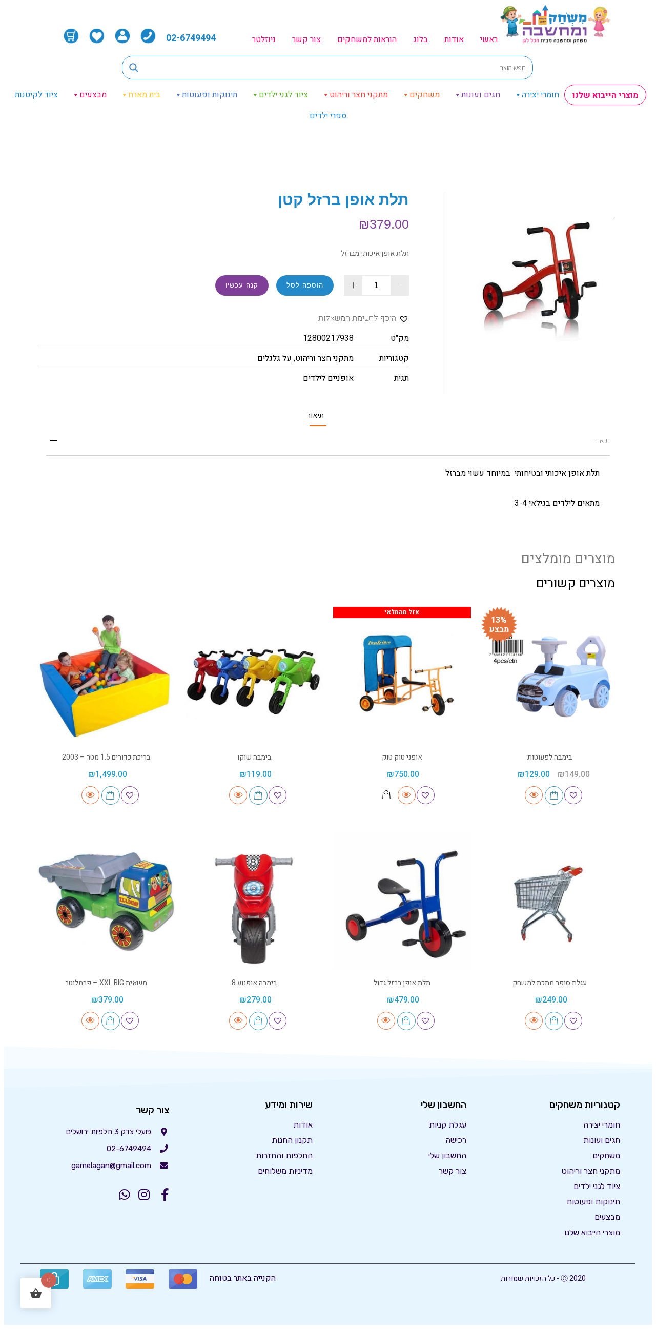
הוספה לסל (304, 285)
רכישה (455, 1140)
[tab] (315, 415)
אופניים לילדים (328, 378)
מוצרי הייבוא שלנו (605, 95)
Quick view (534, 795)
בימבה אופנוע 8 (254, 982)
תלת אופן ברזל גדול (402, 982)
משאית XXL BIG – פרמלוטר (106, 982)
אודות (454, 39)
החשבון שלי (447, 1155)
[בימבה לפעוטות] (550, 676)
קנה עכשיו (241, 285)
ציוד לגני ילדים (283, 95)
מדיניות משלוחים (285, 1171)
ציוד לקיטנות (36, 95)
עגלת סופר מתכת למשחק (549, 982)
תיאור (315, 415)
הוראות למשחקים (367, 39)
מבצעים (93, 95)
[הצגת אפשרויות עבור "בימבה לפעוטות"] (554, 795)
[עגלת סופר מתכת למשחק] (550, 901)
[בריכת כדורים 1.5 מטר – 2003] (106, 676)
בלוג (420, 39)
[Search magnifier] (134, 67)
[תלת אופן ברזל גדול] (402, 901)
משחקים (424, 95)
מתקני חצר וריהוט (359, 95)
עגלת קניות (447, 1125)
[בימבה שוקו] (254, 676)
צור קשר (306, 39)
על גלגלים (274, 358)
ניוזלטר (264, 39)
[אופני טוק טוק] (402, 676)
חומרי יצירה (540, 95)
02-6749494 (191, 38)
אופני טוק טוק (402, 757)
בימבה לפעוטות (549, 757)
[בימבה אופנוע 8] (254, 901)
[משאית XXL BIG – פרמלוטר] (106, 901)
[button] (363, 318)
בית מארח (144, 95)
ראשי (489, 39)
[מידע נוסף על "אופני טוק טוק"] (387, 795)
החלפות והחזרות (284, 1155)
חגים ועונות (480, 95)
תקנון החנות (292, 1140)
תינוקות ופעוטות (209, 95)
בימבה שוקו (254, 757)
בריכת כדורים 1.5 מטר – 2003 (106, 757)
